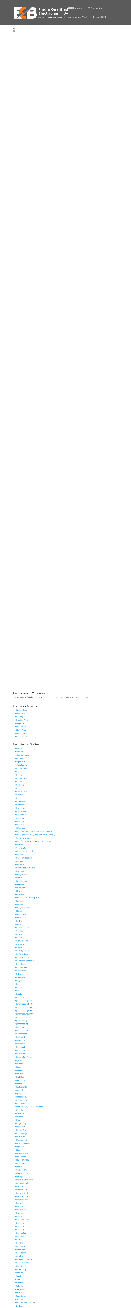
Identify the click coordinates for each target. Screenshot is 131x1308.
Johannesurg (21, 1020)
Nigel (18, 1150)
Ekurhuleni (20, 887)
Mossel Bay (21, 1130)
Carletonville (21, 814)
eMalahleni (20, 894)
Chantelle (20, 824)
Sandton (19, 1276)
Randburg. (20, 1229)
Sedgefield (20, 1289)
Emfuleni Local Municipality (27, 897)
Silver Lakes (21, 1296)
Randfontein (21, 1233)
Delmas (19, 861)
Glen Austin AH (22, 941)
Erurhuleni (20, 901)
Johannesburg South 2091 (27, 1010)
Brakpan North (22, 791)
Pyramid (19, 1213)
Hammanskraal (22, 957)
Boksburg (20, 785)
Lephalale (20, 1077)
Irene (18, 990)
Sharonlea (20, 1292)
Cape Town (21, 811)
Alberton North (22, 755)
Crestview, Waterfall (24, 851)
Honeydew (20, 977)
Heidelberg (20, 964)
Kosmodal (20, 1047)
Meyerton (20, 1113)
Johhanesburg (22, 1024)
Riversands (20, 1249)
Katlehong (20, 1027)
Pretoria (19, 1186)
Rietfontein (20, 1246)
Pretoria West (22, 1199)
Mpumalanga (21, 726)
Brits (18, 798)
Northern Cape (22, 733)
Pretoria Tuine (22, 1196)
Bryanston (20, 808)
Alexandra (20, 758)
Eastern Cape (21, 710)
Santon (19, 1279)
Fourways (20, 924)
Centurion (20, 818)
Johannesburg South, (25, 1014)
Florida (19, 911)
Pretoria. (19, 1206)
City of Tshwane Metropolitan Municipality (33, 841)
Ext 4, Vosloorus (23, 907)
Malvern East (21, 1100)
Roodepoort (21, 1256)
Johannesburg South (24, 1007)
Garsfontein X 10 (23, 927)
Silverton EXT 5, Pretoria (26, 1302)
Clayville (19, 844)
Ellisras (19, 891)
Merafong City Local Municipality (29, 1107)
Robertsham (21, 1253)
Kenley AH (20, 1037)
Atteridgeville (21, 765)
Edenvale (20, 884)
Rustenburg (21, 1269)
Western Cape (22, 736)
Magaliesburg (21, 1097)
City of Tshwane (23, 838)
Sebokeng (20, 1286)
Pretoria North (22, 1193)
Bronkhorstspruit (23, 801)
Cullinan (19, 854)
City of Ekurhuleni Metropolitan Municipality (34, 831)
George (19, 934)
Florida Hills (21, 914)
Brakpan (19, 788)
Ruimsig (19, 1266)
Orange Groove (22, 1173)
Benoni (19, 775)
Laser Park (20, 1067)
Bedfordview (21, 768)
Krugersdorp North (24, 1057)
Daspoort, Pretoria (24, 858)
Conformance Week (77, 17)
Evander (19, 904)
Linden (19, 1083)
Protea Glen (21, 1209)
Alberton (19, 751)
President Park (22, 1183)
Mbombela (20, 1103)
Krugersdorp (21, 1053)
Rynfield (19, 1272)
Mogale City (21, 1123)
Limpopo (20, 723)
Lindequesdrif (21, 1087)
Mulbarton (20, 1136)
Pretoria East (21, 1190)
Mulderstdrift (21, 1140)
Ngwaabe (20, 1146)
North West (21, 730)
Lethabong (20, 1080)
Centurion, (20, 821)
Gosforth (20, 944)
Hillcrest (19, 974)
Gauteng (19, 716)
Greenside (20, 947)
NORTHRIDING (22, 1160)
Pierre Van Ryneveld (24, 1180)
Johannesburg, (22, 1017)
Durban (19, 878)
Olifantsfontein (22, 1163)
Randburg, (20, 1226)
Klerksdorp (20, 1043)
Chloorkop (20, 828)
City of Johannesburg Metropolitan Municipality (35, 834)
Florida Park (21, 917)
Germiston (20, 937)
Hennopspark (21, 967)
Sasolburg (20, 1282)
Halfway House (22, 954)
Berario (19, 781)
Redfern (19, 1243)
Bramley (19, 795)
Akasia (19, 748)
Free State (20, 713)
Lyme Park (20, 1093)
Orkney (19, 1176)
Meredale (20, 1110)
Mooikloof (20, 1126)
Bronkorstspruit (22, 804)
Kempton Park (22, 1030)
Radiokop (20, 1216)
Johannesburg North (24, 1004)
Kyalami (19, 1063)
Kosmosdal (21, 1050)
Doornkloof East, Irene (25, 868)
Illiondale (20, 987)
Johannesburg (22, 997)
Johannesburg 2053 (24, 1000)
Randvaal (20, 1236)
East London (21, 881)
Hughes (19, 980)
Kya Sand (20, 1060)
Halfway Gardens (23, 951)
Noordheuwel (22, 1156)
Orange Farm (21, 1170)
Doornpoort (21, 871)
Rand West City (22, 1219)
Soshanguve (21, 1306)
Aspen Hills (20, 761)
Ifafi (17, 984)
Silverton (19, 1299)
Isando (19, 994)
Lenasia (19, 1073)
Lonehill (19, 1090)
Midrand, (20, 1120)
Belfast (19, 771)
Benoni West (21, 778)
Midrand (19, 1116)
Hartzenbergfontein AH (25, 960)
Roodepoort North (24, 1259)
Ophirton (20, 1166)
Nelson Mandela (23, 1143)
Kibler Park (20, 1040)
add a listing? (82, 697)
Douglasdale (21, 874)
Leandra (19, 1070)
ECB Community (94, 8)
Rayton (19, 1239)
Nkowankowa (22, 1153)
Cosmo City (21, 848)
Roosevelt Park (22, 1263)
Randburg (20, 1223)
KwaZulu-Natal (22, 720)
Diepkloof (20, 864)
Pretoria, (19, 1203)
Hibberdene (77, 8)
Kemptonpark (22, 1034)
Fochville (19, 921)
